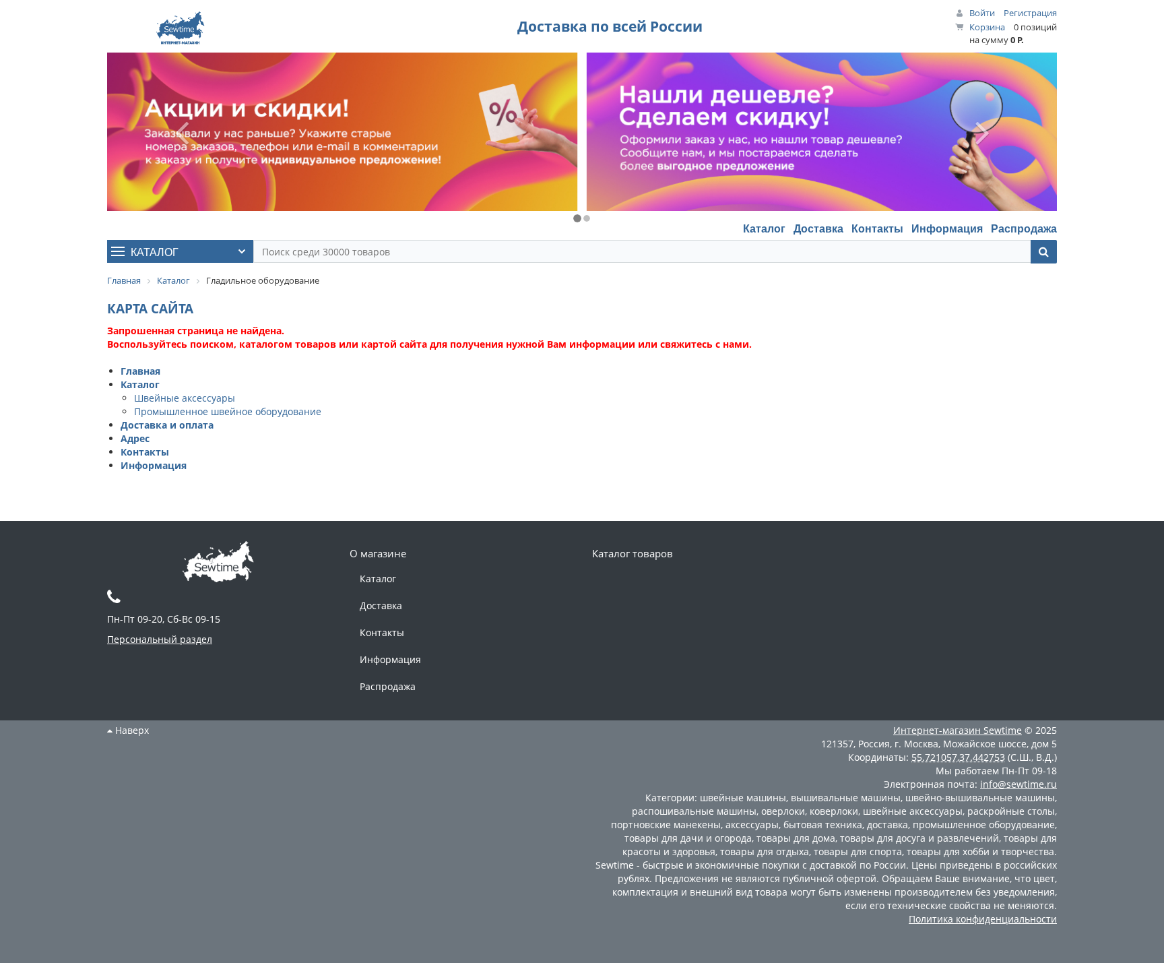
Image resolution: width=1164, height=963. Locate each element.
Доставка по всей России (610, 26)
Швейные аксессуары (184, 398)
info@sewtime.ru (1018, 784)
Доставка (818, 228)
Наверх (130, 730)
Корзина (987, 27)
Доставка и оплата (167, 424)
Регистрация (1030, 13)
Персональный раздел (159, 639)
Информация (947, 228)
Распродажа (1024, 228)
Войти (982, 13)
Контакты (877, 228)
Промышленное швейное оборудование (227, 411)
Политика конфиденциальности (983, 918)
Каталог (764, 228)
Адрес (135, 438)
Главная (140, 371)
